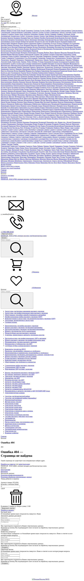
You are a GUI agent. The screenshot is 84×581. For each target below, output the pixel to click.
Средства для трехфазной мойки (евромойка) (20, 398)
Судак (24, 142)
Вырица (57, 52)
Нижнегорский (77, 104)
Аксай (23, 30)
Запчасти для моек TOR (13, 387)
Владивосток (59, 47)
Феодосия (60, 151)
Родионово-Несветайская (55, 126)
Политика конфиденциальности (12, 475)
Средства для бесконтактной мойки (17, 396)
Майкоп (14, 95)
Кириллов (17, 78)
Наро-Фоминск (28, 102)
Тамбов (15, 144)
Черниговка (71, 155)
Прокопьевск (11, 124)
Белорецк (11, 40)
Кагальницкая (55, 71)
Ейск (77, 62)
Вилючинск (42, 47)
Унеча (53, 150)
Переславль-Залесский (38, 118)
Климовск (4, 80)
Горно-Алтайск (13, 56)
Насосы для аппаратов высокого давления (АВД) (22, 372)
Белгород (68, 38)
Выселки (64, 52)
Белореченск (19, 40)
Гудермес (78, 56)
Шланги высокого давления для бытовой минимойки (23, 327)
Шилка (55, 159)
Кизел (54, 76)
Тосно (27, 148)
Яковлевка (44, 162)
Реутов (37, 126)
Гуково (3, 58)
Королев (29, 82)
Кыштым (33, 89)
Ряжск (62, 128)
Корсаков (35, 82)
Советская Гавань (27, 137)
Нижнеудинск (15, 106)
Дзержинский (29, 60)
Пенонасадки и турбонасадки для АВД (18, 344)
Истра (16, 71)
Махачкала (4, 96)
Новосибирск (26, 111)
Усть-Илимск (13, 151)
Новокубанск (14, 109)
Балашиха (17, 38)
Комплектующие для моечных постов (18, 360)
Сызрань (49, 142)
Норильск (66, 113)
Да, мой (3, 23)
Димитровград (60, 60)
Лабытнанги (40, 89)
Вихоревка (50, 47)
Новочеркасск (67, 111)
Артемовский (5, 36)
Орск (20, 117)
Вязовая (3, 54)
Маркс (46, 95)
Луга (27, 93)
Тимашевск (59, 146)
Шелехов (43, 159)
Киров (30, 78)
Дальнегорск (50, 58)
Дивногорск (38, 60)
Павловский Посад (63, 117)
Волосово (66, 49)
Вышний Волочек (73, 52)
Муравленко (28, 100)
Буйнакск (65, 43)
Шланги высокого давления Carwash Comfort (20, 356)
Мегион (11, 96)
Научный (46, 102)
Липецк (78, 91)
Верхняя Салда (6, 47)
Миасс (66, 96)
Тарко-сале (14, 146)
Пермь (49, 118)
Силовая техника (11, 322)
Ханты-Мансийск (21, 153)
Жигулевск (47, 65)
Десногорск (5, 60)
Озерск (20, 115)
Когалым (21, 80)
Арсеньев (67, 34)
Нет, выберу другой (13, 23)
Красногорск (28, 84)
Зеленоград (58, 67)
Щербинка (18, 161)
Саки (71, 128)
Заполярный (12, 67)
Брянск (39, 43)
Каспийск (17, 76)
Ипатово (74, 69)
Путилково (48, 124)
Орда (61, 115)
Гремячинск (47, 56)
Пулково (41, 124)
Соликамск (62, 137)
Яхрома (8, 164)
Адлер (14, 30)
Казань (70, 71)
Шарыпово (5, 159)
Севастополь (56, 131)
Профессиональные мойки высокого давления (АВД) (23, 317)
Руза (37, 128)
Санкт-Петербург (30, 129)
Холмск (48, 153)
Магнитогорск (6, 95)
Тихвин (66, 146)
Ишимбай (22, 71)
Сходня (42, 142)
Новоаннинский (65, 107)
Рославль (77, 126)
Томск (17, 148)
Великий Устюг (43, 45)
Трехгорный (33, 148)
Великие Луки (18, 45)
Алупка (41, 32)
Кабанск (38, 71)
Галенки (46, 54)
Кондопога (78, 80)
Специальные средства (13, 427)
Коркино (22, 82)
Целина (59, 153)
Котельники (57, 82)
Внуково (4, 49)
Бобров (23, 41)
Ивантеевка (26, 69)
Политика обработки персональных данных (16, 477)
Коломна (38, 80)
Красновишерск (17, 84)
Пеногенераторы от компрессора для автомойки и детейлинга (26, 353)
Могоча (66, 98)
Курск (10, 89)
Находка (61, 102)
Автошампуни (10, 418)
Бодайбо (51, 41)
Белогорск (4, 40)
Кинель (78, 76)
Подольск (13, 122)
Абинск (9, 30)
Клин (10, 80)
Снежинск (4, 137)
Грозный (55, 56)
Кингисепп (71, 76)
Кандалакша (46, 74)
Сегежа (20, 133)
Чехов (54, 157)
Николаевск (15, 107)
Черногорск (15, 157)
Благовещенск (6, 41)
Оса (23, 117)
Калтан (23, 73)
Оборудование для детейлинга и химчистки (20, 362)
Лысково (48, 93)
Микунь (72, 96)
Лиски (3, 93)
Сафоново (75, 129)
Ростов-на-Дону (18, 128)
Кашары (30, 76)
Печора (12, 120)
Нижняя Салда (73, 106)
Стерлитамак (73, 140)
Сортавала (24, 139)
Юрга (26, 162)
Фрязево (80, 151)
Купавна (56, 87)
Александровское (17, 32)
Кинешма (4, 78)
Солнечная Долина (72, 137)
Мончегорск (5, 100)
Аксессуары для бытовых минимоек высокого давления (24, 311)
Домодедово (16, 62)
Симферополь (34, 135)
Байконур (66, 36)
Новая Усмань (40, 107)
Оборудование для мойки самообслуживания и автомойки (25, 315)
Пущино (62, 124)
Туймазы (59, 148)
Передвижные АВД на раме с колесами (18, 369)
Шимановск (63, 159)
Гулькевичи (10, 58)
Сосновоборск (33, 139)
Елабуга (13, 63)
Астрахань (29, 36)
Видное (35, 47)
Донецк (23, 62)
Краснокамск (68, 84)
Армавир (53, 34)
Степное (65, 140)
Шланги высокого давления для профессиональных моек (25, 340)
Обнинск (4, 115)
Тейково (40, 146)
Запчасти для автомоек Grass (15, 382)
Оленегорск (37, 115)
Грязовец (61, 56)
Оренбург (70, 115)
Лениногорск (73, 89)
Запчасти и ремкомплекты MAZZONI (18, 389)
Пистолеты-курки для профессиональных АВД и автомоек (25, 338)
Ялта (55, 162)
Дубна (29, 62)
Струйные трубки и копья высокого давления (21, 346)
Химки (42, 153)
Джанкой (12, 60)
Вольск (13, 51)
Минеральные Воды (16, 98)
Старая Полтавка (27, 140)
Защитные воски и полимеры (15, 424)
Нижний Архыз (37, 106)
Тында (3, 150)
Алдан (42, 30)
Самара (20, 129)
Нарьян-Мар (38, 102)
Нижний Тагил (62, 106)
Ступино (12, 142)
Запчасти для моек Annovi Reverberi (17, 383)
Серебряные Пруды (71, 133)
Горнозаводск (24, 56)
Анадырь (68, 32)
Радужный (4, 126)
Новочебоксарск (56, 111)
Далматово (41, 58)
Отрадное (29, 117)
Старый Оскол (57, 140)
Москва (34, 15)
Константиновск (6, 82)
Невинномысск (69, 102)
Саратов (59, 129)
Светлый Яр (38, 131)
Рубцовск (27, 128)
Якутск (50, 162)
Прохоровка (28, 124)
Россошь (4, 128)
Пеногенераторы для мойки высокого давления (21, 326)
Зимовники (5, 69)
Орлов (7, 117)
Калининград (16, 73)
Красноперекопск (7, 85)
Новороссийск (16, 111)
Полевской (42, 122)
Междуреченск (40, 96)
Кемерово (43, 76)
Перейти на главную (8, 464)
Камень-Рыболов (23, 74)
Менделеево (50, 96)
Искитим (10, 71)
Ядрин (37, 162)
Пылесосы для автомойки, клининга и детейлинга (22, 351)
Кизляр (58, 76)
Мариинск (40, 95)
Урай (58, 150)
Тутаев (68, 148)
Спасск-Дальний (59, 139)
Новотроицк (36, 111)
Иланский (49, 69)
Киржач (10, 78)
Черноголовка (6, 157)
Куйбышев (29, 87)
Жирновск (54, 65)
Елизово (28, 63)
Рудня (33, 128)
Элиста (54, 161)
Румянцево (49, 128)
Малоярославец (30, 95)
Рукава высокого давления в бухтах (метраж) (20, 358)
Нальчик (20, 102)
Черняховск (40, 157)
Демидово (75, 58)
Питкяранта (5, 122)
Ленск (24, 91)
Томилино (11, 148)
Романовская (68, 126)
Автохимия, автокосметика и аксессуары (19, 320)
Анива (16, 34)
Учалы (54, 151)
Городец (32, 56)
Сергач (50, 133)
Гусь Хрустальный (30, 58)
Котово (74, 82)
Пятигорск (75, 124)
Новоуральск (45, 111)
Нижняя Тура (5, 107)
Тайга (76, 142)
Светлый (30, 131)
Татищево (21, 146)
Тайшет (3, 144)
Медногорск (30, 96)
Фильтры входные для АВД (14, 380)
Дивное (46, 60)
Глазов (74, 54)
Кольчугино (45, 80)
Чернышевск (31, 157)
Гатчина (52, 54)
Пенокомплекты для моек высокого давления (21, 342)
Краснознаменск (47, 84)
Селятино (26, 133)
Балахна (10, 38)
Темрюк (46, 146)
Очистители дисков (12, 413)
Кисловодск (78, 78)
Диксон (51, 60)
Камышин (32, 74)
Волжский (33, 49)
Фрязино (4, 153)
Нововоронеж (76, 107)
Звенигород (40, 67)
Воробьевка (27, 51)
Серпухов (4, 135)
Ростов (9, 128)
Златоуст (12, 69)
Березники (33, 40)
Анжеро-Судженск (7, 34)
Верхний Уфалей (60, 45)
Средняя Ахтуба (71, 139)
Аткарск (36, 36)
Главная (3, 170)
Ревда (18, 126)
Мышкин (55, 100)
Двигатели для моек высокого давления (19, 376)
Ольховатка (51, 115)
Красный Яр (71, 85)
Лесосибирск (54, 91)
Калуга (29, 73)
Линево (72, 91)
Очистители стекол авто (13, 409)
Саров (64, 129)
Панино (3, 118)
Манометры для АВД (12, 378)
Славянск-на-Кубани (63, 135)
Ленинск (4, 91)
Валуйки (4, 45)
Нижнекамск (5, 106)
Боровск (21, 43)
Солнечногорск (6, 139)
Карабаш (77, 74)
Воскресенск (5, 52)
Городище (39, 56)
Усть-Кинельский (32, 151)
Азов (18, 30)
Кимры (64, 76)
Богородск (38, 41)
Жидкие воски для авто (13, 402)
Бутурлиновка (74, 43)
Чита (58, 157)
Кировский (62, 78)
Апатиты (27, 34)
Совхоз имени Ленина (50, 137)
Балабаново (74, 36)
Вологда (40, 49)
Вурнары (40, 52)
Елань (19, 63)
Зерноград (75, 67)
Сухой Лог (36, 142)
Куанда (8, 87)
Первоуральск (25, 118)
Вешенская (22, 47)
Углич (21, 150)
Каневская (54, 74)
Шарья (11, 159)
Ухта (50, 151)
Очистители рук (10, 431)
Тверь (35, 146)
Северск (14, 133)
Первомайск (15, 118)
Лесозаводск (45, 91)
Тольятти (4, 148)
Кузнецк (22, 87)
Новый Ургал (39, 113)
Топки (22, 148)
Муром (42, 100)
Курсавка (4, 89)
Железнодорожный (36, 65)
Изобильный (41, 69)
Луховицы (32, 93)
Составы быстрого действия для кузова (18, 416)
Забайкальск (77, 65)
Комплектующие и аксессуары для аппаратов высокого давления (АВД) (30, 318)
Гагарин (36, 54)
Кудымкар (15, 87)
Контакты (4, 177)
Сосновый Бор (43, 139)
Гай (41, 54)
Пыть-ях (68, 124)
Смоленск (74, 135)
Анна (21, 34)
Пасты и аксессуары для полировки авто (19, 422)
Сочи (51, 139)
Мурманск (36, 100)
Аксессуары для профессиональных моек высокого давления (26, 313)
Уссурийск (4, 151)
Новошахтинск (77, 111)
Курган (68, 87)
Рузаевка (42, 128)
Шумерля (70, 159)
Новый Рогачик (29, 113)
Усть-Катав (22, 151)
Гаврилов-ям (28, 54)
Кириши (24, 78)
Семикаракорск (42, 133)
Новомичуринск (48, 109)
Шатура (16, 159)
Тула (64, 148)
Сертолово (11, 135)
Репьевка (32, 126)
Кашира (36, 76)
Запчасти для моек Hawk (13, 385)
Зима (81, 67)
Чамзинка (10, 155)
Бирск (80, 40)
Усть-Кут (42, 151)
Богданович (30, 41)
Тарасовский (5, 146)
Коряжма (42, 82)
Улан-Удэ (40, 150)
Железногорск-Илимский (20, 65)
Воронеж (35, 51)
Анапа (74, 32)
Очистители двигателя (13, 405)
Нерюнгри (10, 104)
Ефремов (66, 63)
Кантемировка (68, 74)
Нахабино (53, 102)
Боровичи (14, 43)
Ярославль (71, 162)
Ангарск (80, 32)
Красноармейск (6, 84)
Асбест (22, 36)
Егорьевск (71, 62)
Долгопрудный (6, 62)
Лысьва (53, 93)
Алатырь (36, 30)
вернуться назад (24, 464)
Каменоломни (43, 73)
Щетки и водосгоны (12, 425)
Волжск (26, 49)
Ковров (15, 80)
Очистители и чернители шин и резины (19, 411)
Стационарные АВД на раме (15, 367)
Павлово (53, 117)
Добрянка (75, 60)
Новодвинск (5, 109)
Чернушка (23, 157)
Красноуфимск (41, 85)
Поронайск (50, 122)
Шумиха (77, 159)
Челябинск (48, 155)
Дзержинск (20, 60)
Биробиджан (73, 40)
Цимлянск (66, 153)
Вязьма (9, 54)
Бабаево (51, 36)
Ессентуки (58, 63)
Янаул (59, 162)
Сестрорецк (20, 135)
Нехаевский (55, 104)
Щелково (11, 161)
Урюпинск (68, 150)
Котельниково (66, 82)
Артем (73, 34)
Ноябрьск (73, 113)
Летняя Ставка (64, 91)
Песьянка (55, 118)
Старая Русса (38, 140)
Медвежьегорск (20, 96)
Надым (8, 102)
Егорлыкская (63, 62)
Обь (9, 115)
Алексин (35, 32)
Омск (57, 115)
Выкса (52, 52)
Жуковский (69, 65)
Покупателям (5, 470)
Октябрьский (28, 115)
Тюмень (8, 150)
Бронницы (33, 43)
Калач (80, 71)
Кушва (21, 89)
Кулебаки (36, 87)
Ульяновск (47, 150)
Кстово (3, 87)
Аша (46, 36)
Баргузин (30, 38)
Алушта (47, 32)
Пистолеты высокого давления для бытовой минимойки (24, 329)
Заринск (33, 67)
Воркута (20, 51)
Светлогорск (13, 131)
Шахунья (28, 159)
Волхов (72, 49)
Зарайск (19, 67)
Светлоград (23, 131)
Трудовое (47, 148)
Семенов (33, 133)
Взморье (29, 47)
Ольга (44, 115)
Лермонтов (31, 91)
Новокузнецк (24, 109)
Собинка (12, 137)
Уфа (46, 151)
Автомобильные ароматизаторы (16, 429)
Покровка (25, 122)
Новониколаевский (71, 109)
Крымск (79, 85)
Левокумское (63, 89)
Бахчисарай (50, 38)
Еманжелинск (36, 63)
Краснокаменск (58, 84)
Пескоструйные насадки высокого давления (20, 333)
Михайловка (43, 98)
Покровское (34, 122)
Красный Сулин (61, 85)
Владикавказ (68, 47)
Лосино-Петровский (18, 93)
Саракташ (39, 129)
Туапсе (53, 148)
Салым (10, 129)
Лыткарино (61, 93)
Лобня (8, 93)
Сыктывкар (56, 142)
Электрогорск (27, 161)
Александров (55, 30)
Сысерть (63, 142)
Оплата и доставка (7, 175)
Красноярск (51, 85)
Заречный (26, 67)
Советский (38, 137)
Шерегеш (49, 159)
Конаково (70, 80)
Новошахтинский (7, 113)
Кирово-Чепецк (45, 78)
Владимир (77, 47)
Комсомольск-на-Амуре (58, 80)
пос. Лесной (67, 122)
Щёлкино (4, 161)
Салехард (4, 129)
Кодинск (28, 80)
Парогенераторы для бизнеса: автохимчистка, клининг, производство (29, 355)
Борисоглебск (5, 43)
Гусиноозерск (19, 58)
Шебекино (35, 159)
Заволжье (4, 67)
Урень (62, 150)
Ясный (3, 164)
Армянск (60, 34)
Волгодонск (19, 49)
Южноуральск (19, 162)
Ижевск (33, 69)
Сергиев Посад (58, 133)
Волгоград (11, 49)
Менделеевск (59, 96)
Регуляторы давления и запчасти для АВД (19, 374)
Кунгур (49, 87)
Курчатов (15, 89)
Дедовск (69, 58)
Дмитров (68, 60)
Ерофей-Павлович (48, 63)
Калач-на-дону (6, 73)
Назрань (14, 102)
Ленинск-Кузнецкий (14, 91)
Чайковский (74, 153)
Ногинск (60, 113)
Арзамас (41, 34)
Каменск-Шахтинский (8, 74)
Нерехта (4, 104)
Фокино (67, 151)
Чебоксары (32, 155)
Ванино (10, 45)
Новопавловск (6, 111)
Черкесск (63, 155)
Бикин (66, 40)
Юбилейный (67, 161)
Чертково (48, 157)
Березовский (49, 40)
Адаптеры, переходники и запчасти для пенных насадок (24, 335)
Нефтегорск (19, 104)
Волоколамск (48, 49)
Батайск (43, 38)
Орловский (14, 117)
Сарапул (53, 129)
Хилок (37, 153)
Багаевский (59, 36)
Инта (69, 69)
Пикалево (18, 120)
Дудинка (41, 62)
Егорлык (55, 62)
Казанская (63, 71)
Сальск (15, 129)
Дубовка (34, 62)
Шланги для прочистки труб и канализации (20, 331)
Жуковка (62, 65)
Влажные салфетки (11, 433)
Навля (3, 102)
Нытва (79, 113)
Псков (35, 124)
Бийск (61, 40)
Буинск (59, 43)
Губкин (72, 56)
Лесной (37, 91)
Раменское (12, 126)
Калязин (35, 73)
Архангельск (15, 36)
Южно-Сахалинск (7, 162)
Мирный (35, 98)
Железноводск (74, 63)
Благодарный (15, 41)
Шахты (22, 159)
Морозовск (14, 100)
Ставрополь (5, 140)
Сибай (26, 135)
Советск (18, 137)
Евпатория (48, 62)
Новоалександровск (52, 107)
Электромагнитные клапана (15, 393)
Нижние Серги (25, 106)
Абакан (3, 30)
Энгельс (60, 161)
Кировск (55, 78)
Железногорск (6, 65)
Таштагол (29, 146)
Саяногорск (5, 131)
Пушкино (55, 124)
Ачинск (42, 36)
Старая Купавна (15, 140)
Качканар (24, 76)
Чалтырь (4, 155)
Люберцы (68, 93)
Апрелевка (34, 34)
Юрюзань (31, 162)
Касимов (10, 76)
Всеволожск (32, 52)
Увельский (15, 150)
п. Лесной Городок (43, 117)
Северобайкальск (67, 131)
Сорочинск (16, 139)
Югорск (75, 161)
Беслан (56, 40)
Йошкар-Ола (30, 71)
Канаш (39, 74)
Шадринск (75, 157)
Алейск (47, 30)
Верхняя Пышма (72, 45)
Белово (74, 38)
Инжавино (63, 69)
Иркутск (4, 71)
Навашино (77, 100)
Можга (78, 98)
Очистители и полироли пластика (17, 414)
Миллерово (5, 98)
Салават (76, 128)
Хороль (54, 153)
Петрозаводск (63, 118)
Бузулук (54, 43)
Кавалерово (45, 71)
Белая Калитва (59, 38)
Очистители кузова (11, 403)
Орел (65, 115)
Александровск (65, 30)
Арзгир (47, 34)
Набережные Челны (66, 100)
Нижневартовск (65, 104)
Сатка (69, 129)
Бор (74, 41)
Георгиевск (67, 54)
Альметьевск (54, 32)
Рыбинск (57, 128)
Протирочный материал (13, 400)
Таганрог (70, 142)
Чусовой (69, 157)
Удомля (26, 150)
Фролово (74, 151)
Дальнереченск (60, 58)
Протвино (20, 124)
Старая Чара (47, 140)
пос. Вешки (59, 122)
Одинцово (14, 115)
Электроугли (47, 161)
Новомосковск (59, 109)
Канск (60, 74)
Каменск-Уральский (55, 73)
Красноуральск (31, 85)
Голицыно (4, 56)
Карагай (4, 76)
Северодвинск (6, 133)
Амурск (62, 32)
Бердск (27, 40)
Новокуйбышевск (35, 109)
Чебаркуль (24, 155)
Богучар (45, 41)
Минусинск (28, 98)
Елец (23, 63)
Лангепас (48, 89)
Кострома (48, 82)
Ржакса (43, 126)
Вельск (51, 45)
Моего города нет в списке (10, 167)
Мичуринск (59, 98)
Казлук (75, 71)
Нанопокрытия (10, 420)
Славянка (52, 135)
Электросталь (37, 161)
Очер (34, 117)
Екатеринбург (6, 63)
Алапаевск (29, 30)
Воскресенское (15, 52)
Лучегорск (40, 93)
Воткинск (24, 52)
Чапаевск (17, 155)
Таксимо (10, 144)
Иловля (56, 69)
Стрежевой (5, 142)
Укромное (33, 150)
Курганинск (76, 87)
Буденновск (46, 43)
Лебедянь (55, 89)
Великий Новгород (30, 45)
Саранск (46, 129)
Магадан (75, 93)
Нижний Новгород (49, 106)
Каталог (3, 172)
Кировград (36, 78)
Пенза (9, 118)
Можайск (72, 98)
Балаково (4, 38)
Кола (33, 80)
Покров (19, 122)
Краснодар (37, 84)
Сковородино (44, 135)
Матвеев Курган (55, 95)
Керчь (49, 76)
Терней (51, 146)
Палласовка (74, 117)
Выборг (46, 52)
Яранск (64, 162)
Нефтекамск (27, 104)
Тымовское (75, 148)
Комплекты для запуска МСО (15, 349)
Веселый (15, 47)
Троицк (41, 148)
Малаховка (21, 95)
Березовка (41, 40)
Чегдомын (40, 155)
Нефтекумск (36, 104)
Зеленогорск (49, 67)
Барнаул (37, 38)
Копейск (16, 82)
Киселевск (70, 78)
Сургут (29, 142)
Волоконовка (57, 49)
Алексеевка (27, 32)
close (2, 17)
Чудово (62, 157)
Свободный (47, 131)
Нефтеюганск (46, 104)
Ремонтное (24, 126)
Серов (80, 133)
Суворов (19, 142)
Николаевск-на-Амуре (27, 107)
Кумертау (43, 87)
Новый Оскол (18, 113)
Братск (26, 43)
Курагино (62, 87)
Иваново (19, 69)
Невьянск (78, 102)
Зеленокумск (66, 67)
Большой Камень (67, 41)
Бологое (58, 41)
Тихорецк (72, 146)
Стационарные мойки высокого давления (19, 365)
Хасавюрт (31, 153)
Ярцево (78, 162)
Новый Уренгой (50, 113)
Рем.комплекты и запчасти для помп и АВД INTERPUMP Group (27, 391)
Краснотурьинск (19, 85)
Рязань (67, 128)
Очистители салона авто (13, 407)
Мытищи (49, 100)
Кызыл (26, 89)
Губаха (67, 56)
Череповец (56, 155)
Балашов (24, 38)
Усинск (74, 150)
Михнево (51, 98)
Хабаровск (11, 153)
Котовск (80, 82)
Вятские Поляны (18, 54)
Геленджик (59, 54)
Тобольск (79, 146)
